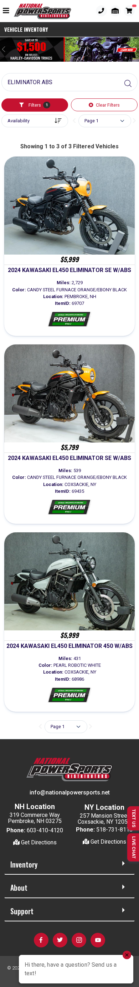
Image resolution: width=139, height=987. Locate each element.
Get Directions (38, 842)
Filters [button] (37, 105)
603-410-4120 (45, 830)
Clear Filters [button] (107, 105)
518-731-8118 (114, 829)
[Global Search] (128, 84)
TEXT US (134, 818)
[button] (131, 31)
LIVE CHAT (134, 847)
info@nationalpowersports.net (70, 792)
